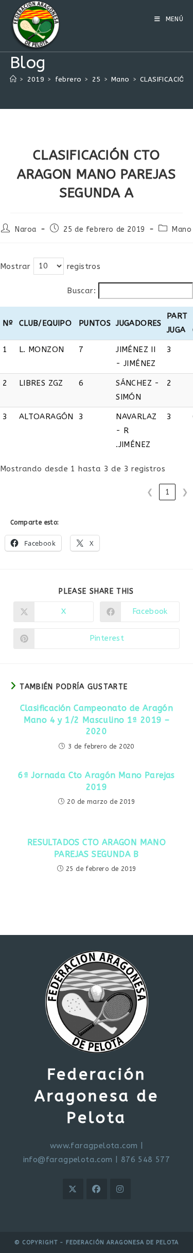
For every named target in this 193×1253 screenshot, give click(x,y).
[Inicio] (13, 79)
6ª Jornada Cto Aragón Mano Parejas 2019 (96, 780)
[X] (73, 1189)
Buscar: (81, 290)
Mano (181, 229)
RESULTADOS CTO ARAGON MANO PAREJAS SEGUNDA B (96, 848)
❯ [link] (185, 492)
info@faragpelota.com (68, 1159)
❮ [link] (150, 492)
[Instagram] (120, 1189)
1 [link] (167, 492)
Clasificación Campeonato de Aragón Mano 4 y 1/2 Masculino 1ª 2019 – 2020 (96, 719)
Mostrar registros (50, 266)
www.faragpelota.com (94, 1145)
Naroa (26, 229)
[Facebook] (96, 1189)
